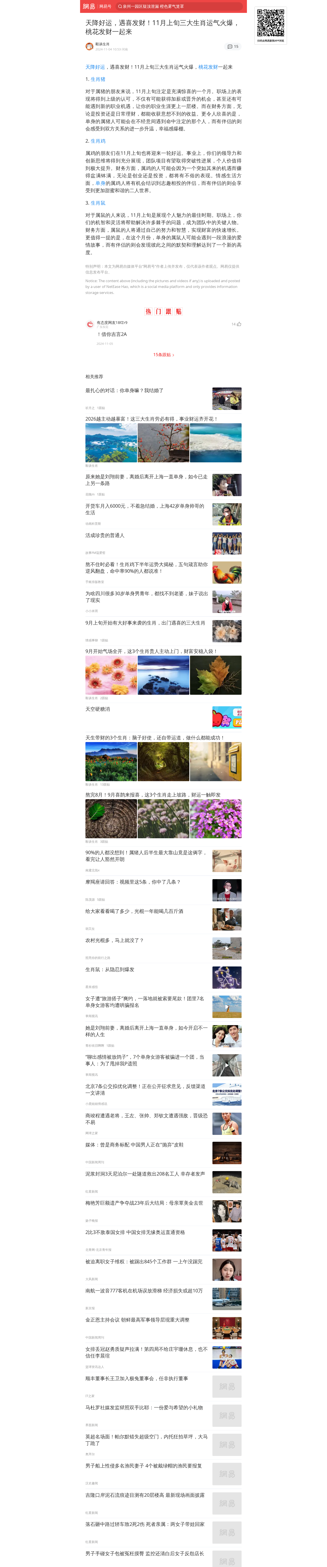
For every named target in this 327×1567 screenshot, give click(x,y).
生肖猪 (98, 79)
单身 (100, 183)
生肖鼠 (98, 203)
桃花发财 (208, 67)
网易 (89, 6)
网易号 (105, 6)
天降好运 (95, 67)
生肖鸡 (98, 141)
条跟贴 (162, 354)
